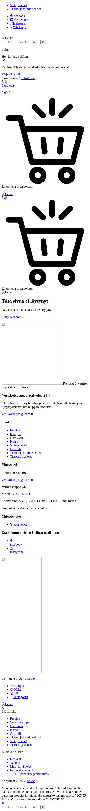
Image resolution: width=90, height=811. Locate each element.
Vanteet (15, 762)
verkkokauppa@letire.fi (17, 414)
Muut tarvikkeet (20, 766)
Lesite (31, 678)
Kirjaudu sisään (12, 74)
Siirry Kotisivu (11, 317)
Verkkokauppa (19, 722)
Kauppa (15, 434)
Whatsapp (19, 27)
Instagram (19, 23)
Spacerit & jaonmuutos (33, 774)
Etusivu (15, 430)
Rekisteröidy (29, 78)
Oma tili (15, 449)
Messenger (20, 19)
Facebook (18, 16)
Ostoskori (16, 438)
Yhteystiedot (18, 5)
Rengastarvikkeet (21, 770)
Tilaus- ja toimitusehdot (25, 9)
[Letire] (7, 38)
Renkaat (15, 759)
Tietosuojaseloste (21, 456)
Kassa (14, 441)
